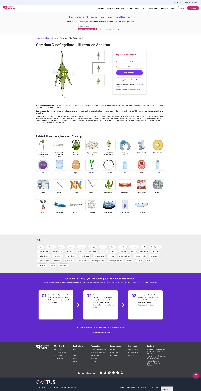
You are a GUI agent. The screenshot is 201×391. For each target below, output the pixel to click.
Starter (112, 349)
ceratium (123, 247)
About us (187, 2)
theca (53, 265)
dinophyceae (57, 251)
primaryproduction (115, 261)
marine (155, 251)
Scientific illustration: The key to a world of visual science (156, 351)
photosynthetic (140, 256)
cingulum (134, 247)
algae (40, 247)
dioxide (69, 251)
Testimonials (58, 355)
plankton (57, 261)
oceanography (99, 256)
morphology (85, 256)
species (139, 261)
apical (61, 247)
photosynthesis (124, 256)
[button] (87, 29)
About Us (164, 8)
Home (39, 38)
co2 (144, 247)
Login (182, 8)
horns (133, 251)
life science (144, 251)
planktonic (68, 261)
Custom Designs (134, 352)
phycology (154, 256)
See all (75, 361)
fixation (103, 251)
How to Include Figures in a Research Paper (156, 357)
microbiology (71, 256)
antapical (51, 247)
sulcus (149, 261)
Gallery (101, 8)
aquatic (71, 247)
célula (112, 247)
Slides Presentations (98, 349)
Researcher (114, 352)
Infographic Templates (115, 8)
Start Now (193, 8)
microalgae (57, 256)
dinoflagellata (155, 247)
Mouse (75, 358)
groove (123, 251)
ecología (80, 251)
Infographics (95, 355)
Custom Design (152, 8)
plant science (82, 261)
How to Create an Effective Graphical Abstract (153, 363)
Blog (172, 8)
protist (129, 261)
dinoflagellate (43, 251)
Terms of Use (130, 387)
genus (113, 251)
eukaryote (92, 251)
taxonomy (42, 265)
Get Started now (129, 72)
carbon (102, 247)
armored (82, 247)
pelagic (111, 256)
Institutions (139, 8)
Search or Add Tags (83, 26)
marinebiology (43, 256)
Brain (75, 349)
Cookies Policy (153, 387)
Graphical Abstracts (98, 352)
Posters (94, 358)
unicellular (63, 265)
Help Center (132, 355)
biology (92, 247)
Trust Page (120, 387)
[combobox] (107, 29)
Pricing (129, 8)
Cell (74, 352)
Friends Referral (60, 352)
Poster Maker (133, 349)
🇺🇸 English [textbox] (165, 389)
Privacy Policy (141, 387)
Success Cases (59, 358)
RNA (74, 355)
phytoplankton (44, 261)
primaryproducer (98, 261)
